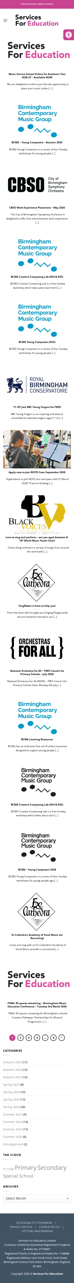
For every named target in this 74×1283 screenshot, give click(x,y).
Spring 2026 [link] (11, 1107)
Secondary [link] (52, 1167)
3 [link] (28, 1037)
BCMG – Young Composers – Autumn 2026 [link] (37, 142)
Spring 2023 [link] (11, 1084)
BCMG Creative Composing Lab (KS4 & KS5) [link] (37, 277)
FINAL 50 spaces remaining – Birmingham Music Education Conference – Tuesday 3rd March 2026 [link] (37, 1005)
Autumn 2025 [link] (12, 1077)
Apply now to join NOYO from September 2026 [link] (37, 472)
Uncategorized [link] (13, 1144)
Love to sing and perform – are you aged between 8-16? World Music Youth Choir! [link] (37, 539)
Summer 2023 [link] (12, 1114)
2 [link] (20, 1037)
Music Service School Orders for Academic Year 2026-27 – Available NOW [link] (37, 75)
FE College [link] (8, 1168)
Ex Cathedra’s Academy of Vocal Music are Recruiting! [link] (37, 936)
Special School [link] (18, 1176)
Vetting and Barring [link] (37, 1231)
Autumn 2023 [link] (12, 1062)
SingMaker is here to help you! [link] (37, 606)
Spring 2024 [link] (11, 1092)
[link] (68, 34)
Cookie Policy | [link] (51, 1227)
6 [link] (53, 1037)
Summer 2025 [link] (12, 1129)
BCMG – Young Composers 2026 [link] (37, 869)
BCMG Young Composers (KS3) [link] (37, 342)
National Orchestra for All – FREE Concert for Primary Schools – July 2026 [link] (37, 672)
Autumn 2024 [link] (12, 1070)
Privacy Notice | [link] (23, 1227)
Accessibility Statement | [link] (36, 1223)
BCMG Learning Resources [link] (37, 739)
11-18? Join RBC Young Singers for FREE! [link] (37, 407)
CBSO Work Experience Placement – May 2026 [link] (37, 207)
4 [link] (37, 1037)
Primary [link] (26, 1167)
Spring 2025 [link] (11, 1099)
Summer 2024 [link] (12, 1122)
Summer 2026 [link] (12, 1137)
